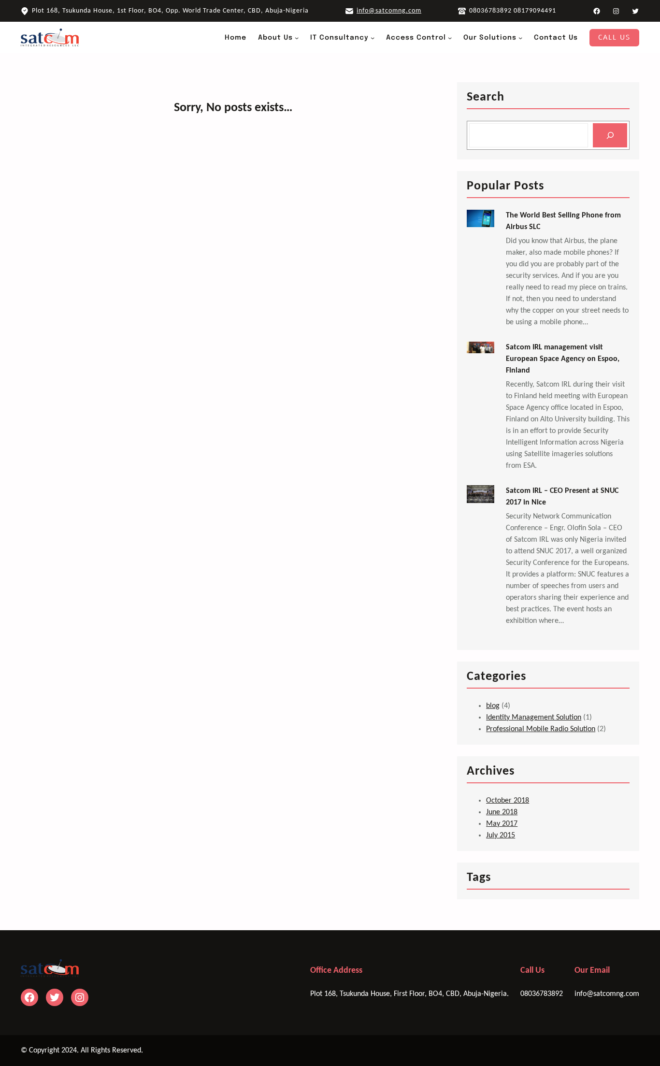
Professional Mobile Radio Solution (540, 729)
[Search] (610, 135)
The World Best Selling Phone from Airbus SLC (563, 221)
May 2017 (501, 824)
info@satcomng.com (389, 10)
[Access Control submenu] (450, 38)
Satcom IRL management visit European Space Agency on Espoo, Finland (562, 359)
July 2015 (500, 835)
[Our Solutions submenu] (520, 38)
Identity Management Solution (533, 717)
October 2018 (507, 801)
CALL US (614, 37)
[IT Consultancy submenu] (372, 38)
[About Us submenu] (297, 38)
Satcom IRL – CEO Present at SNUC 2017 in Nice (562, 496)
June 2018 (501, 812)
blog (493, 706)
